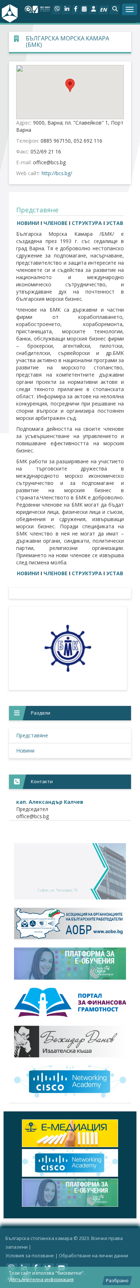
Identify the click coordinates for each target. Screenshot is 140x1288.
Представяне (32, 735)
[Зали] (84, 9)
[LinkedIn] (66, 9)
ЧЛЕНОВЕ (55, 223)
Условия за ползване (29, 1255)
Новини (25, 750)
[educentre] (70, 1081)
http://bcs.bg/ (57, 173)
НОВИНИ (28, 223)
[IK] (70, 1041)
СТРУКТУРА (87, 223)
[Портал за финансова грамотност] (70, 1003)
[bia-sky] (70, 871)
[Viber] (56, 9)
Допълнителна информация (41, 1279)
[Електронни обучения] (70, 963)
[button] (114, 9)
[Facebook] (75, 9)
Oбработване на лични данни (93, 1255)
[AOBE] (70, 923)
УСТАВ (114, 223)
